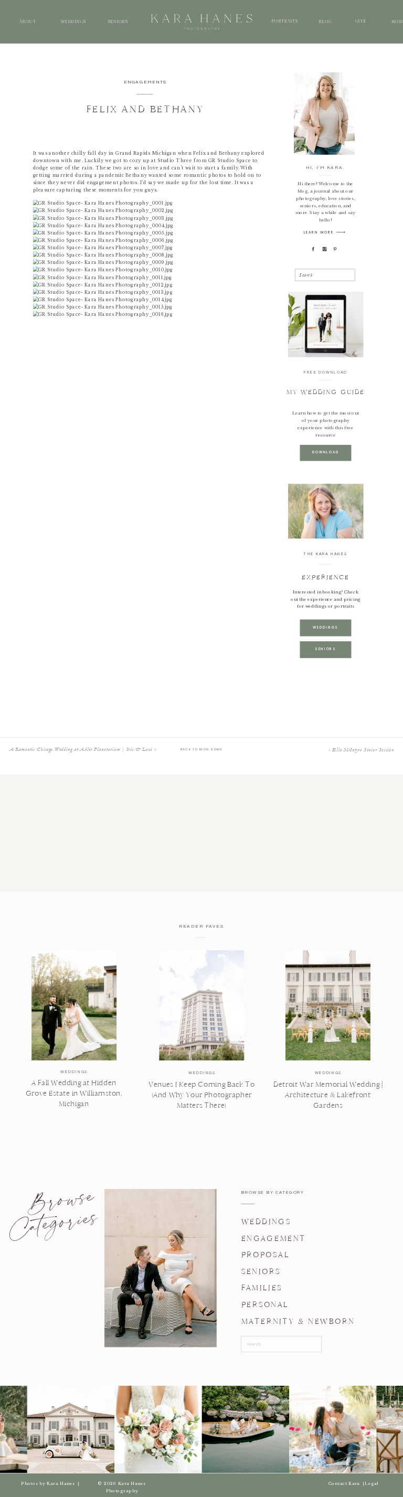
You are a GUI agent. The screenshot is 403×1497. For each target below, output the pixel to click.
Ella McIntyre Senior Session (363, 750)
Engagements (145, 82)
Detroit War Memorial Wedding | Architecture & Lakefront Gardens (328, 1095)
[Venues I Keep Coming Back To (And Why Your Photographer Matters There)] (201, 1005)
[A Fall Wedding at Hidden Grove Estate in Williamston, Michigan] (73, 1005)
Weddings (73, 1072)
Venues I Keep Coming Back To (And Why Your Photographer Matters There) (201, 1094)
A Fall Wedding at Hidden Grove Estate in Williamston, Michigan (74, 1093)
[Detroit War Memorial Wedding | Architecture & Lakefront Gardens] (327, 1005)
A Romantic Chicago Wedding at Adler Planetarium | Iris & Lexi (81, 749)
